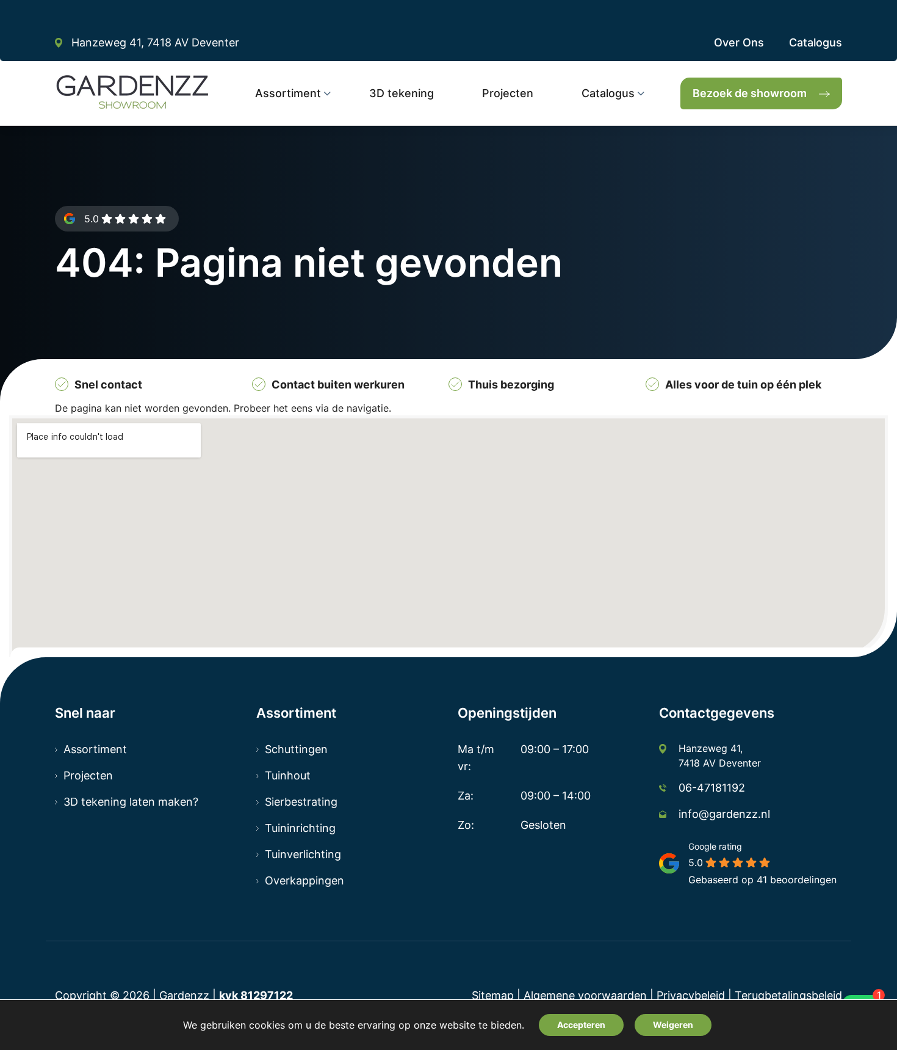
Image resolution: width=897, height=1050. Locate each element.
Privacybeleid (691, 995)
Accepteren (581, 1024)
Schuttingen (296, 749)
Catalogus (815, 42)
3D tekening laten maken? (130, 801)
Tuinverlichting (303, 854)
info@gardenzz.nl (724, 814)
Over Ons (739, 42)
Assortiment (95, 749)
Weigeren (673, 1024)
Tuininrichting (300, 828)
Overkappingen (304, 880)
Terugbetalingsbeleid (788, 995)
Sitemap (493, 995)
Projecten (88, 775)
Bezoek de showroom (750, 93)
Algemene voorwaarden (585, 995)
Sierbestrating (301, 801)
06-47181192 (712, 787)
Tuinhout (288, 775)
